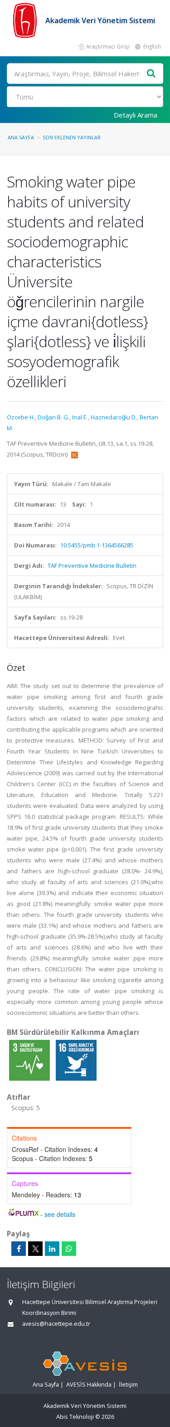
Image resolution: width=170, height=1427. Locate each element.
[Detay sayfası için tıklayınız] (30, 1060)
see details (59, 1214)
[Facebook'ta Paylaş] (18, 1248)
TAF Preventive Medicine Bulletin (92, 565)
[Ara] (151, 74)
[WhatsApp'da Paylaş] (69, 1248)
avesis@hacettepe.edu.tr (56, 1324)
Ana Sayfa (21, 137)
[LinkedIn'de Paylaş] (52, 1248)
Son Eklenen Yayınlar (72, 137)
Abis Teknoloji (75, 1417)
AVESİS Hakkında (89, 1384)
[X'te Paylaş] (35, 1248)
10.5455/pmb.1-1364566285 (96, 545)
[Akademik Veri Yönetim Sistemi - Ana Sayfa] (26, 20)
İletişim (128, 1384)
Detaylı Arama (135, 114)
